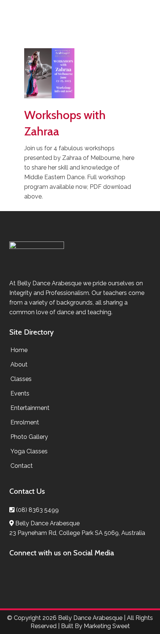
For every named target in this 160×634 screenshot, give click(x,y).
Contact (21, 465)
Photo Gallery (29, 436)
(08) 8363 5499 (37, 509)
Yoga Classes (29, 451)
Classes (21, 378)
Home (19, 350)
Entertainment (29, 407)
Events (19, 393)
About (19, 364)
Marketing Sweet (107, 626)
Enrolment (24, 422)
